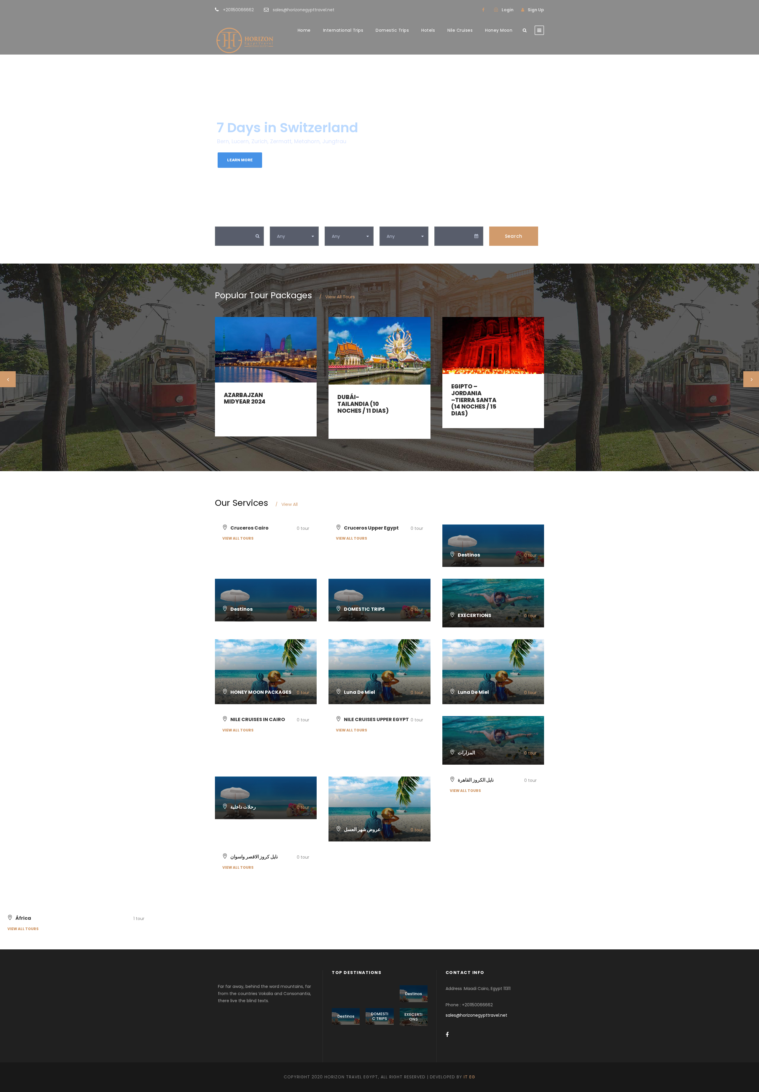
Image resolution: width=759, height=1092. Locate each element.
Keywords (227, 220)
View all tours (237, 538)
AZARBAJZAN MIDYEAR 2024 (244, 398)
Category (281, 220)
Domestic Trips (392, 30)
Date (440, 220)
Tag (329, 220)
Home (304, 30)
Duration (390, 220)
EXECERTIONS (413, 1017)
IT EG (469, 1077)
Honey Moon (498, 30)
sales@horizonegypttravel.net (476, 1015)
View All (286, 504)
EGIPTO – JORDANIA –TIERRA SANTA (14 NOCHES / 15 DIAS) (473, 399)
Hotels (428, 30)
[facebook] (483, 10)
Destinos (413, 994)
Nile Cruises (460, 30)
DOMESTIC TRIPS (379, 1016)
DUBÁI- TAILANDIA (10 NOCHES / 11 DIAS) (363, 404)
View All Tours (337, 297)
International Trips (343, 30)
